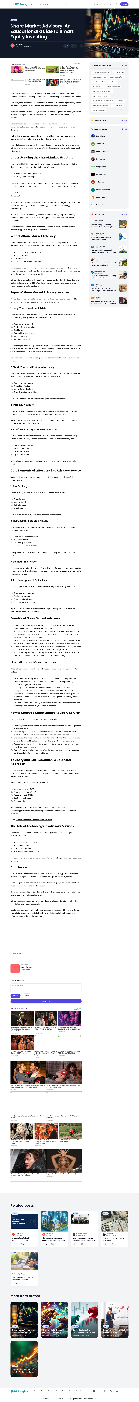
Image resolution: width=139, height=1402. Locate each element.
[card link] (123, 224)
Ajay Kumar (20, 44)
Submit (15, 996)
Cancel (27, 996)
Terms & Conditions (76, 1391)
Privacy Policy (61, 1391)
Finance (14, 20)
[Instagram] (110, 1391)
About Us (107, 4)
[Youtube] (104, 1391)
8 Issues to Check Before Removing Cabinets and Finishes (103, 289)
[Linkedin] (116, 1391)
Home (87, 4)
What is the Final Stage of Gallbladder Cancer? (101, 238)
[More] (81, 46)
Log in (124, 4)
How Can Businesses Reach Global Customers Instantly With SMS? (103, 251)
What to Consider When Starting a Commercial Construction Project (103, 277)
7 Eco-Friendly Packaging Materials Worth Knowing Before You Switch (103, 226)
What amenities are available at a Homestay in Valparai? (104, 264)
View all (124, 65)
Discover (97, 4)
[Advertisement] (46, 934)
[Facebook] (94, 1391)
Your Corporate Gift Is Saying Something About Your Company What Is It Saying (104, 302)
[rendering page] (22, 4)
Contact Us (38, 1391)
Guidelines (49, 1391)
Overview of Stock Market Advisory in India (34, 820)
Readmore (26, 969)
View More (46, 1001)
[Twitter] (99, 1391)
